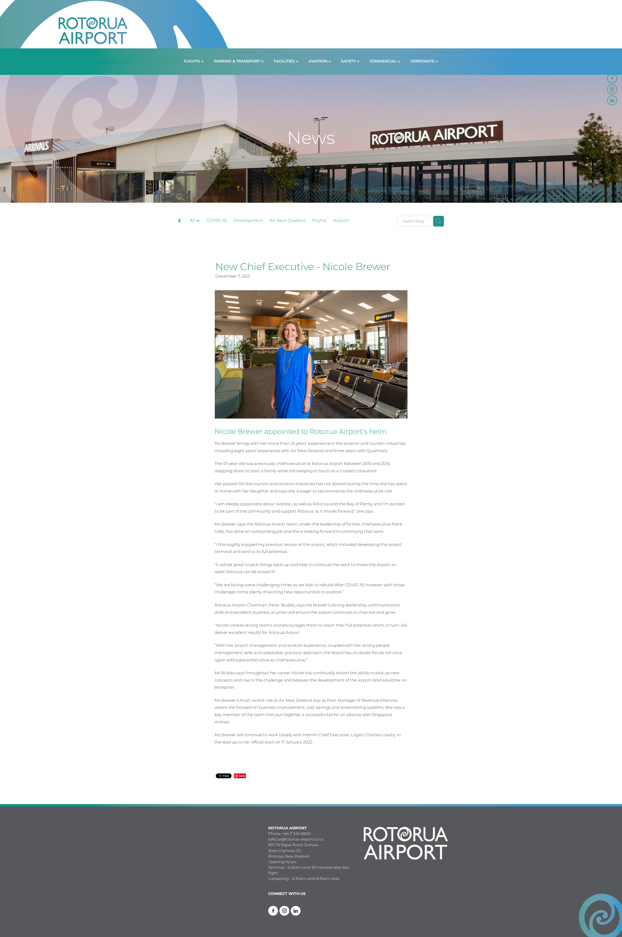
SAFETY (349, 61)
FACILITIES (285, 61)
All (193, 220)
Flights (319, 221)
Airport (341, 221)
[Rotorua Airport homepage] (311, 24)
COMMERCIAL (383, 61)
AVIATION (318, 61)
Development (248, 221)
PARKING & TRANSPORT (237, 61)
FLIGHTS (192, 61)
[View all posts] (179, 221)
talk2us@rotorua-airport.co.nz (295, 839)
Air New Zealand (287, 221)
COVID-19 (217, 221)
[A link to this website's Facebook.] (612, 78)
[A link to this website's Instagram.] (612, 89)
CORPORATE (422, 61)
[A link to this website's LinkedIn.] (612, 100)
